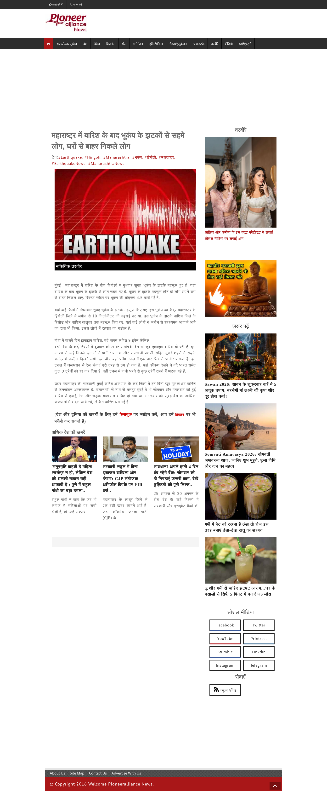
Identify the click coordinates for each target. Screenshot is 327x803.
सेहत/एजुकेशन (178, 43)
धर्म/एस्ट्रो (245, 43)
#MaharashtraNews (106, 163)
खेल (124, 43)
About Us (57, 773)
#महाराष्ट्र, (167, 157)
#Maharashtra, (117, 157)
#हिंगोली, (151, 157)
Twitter (258, 625)
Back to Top (275, 786)
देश (85, 43)
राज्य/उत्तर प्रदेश (66, 43)
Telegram (258, 665)
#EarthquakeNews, (69, 163)
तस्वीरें (214, 43)
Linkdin (259, 651)
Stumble (225, 651)
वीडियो (229, 43)
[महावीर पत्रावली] (240, 315)
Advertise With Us (126, 773)
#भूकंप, (137, 157)
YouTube (225, 638)
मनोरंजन (138, 43)
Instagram (225, 665)
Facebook (225, 625)
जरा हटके (198, 43)
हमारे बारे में (57, 4)
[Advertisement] (163, 84)
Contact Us (98, 773)
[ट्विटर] (185, 415)
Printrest (259, 638)
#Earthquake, (70, 157)
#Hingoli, (93, 157)
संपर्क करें (77, 4)
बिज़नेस (110, 43)
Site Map (77, 773)
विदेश (97, 43)
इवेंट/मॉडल (156, 43)
